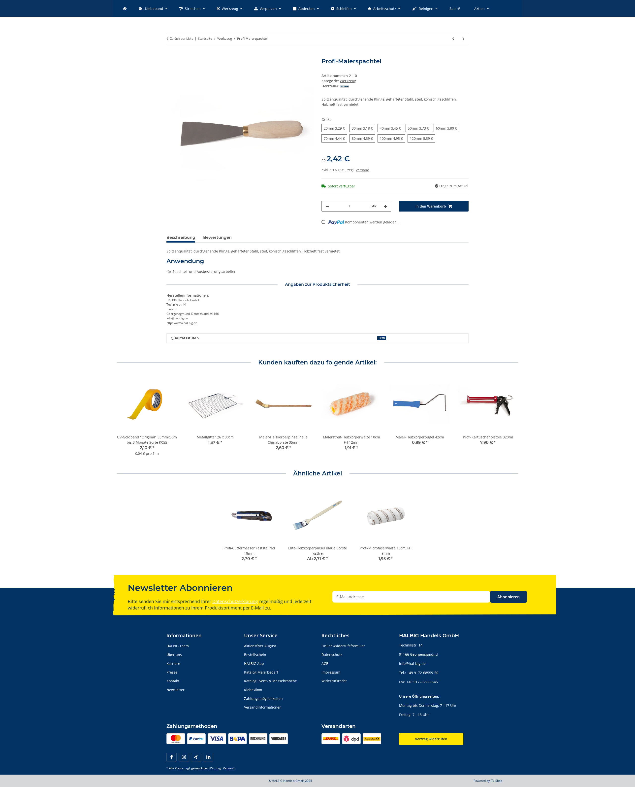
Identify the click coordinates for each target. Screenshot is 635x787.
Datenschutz (331, 654)
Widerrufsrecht (334, 681)
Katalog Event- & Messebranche (270, 681)
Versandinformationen (263, 707)
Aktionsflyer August (260, 646)
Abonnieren (508, 597)
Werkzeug (348, 80)
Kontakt (172, 681)
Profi (382, 338)
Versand (362, 170)
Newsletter (175, 689)
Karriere (173, 663)
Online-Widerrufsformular (343, 646)
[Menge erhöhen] (385, 206)
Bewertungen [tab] (217, 237)
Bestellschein (255, 654)
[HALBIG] (125, 8)
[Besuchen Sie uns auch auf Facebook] (171, 757)
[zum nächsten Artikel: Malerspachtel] (463, 38)
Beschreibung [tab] (180, 237)
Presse (171, 672)
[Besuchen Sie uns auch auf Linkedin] (208, 757)
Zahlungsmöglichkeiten (263, 698)
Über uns (174, 654)
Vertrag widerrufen (431, 739)
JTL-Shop (496, 781)
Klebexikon (253, 689)
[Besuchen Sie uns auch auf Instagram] (184, 757)
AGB (324, 663)
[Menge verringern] (327, 206)
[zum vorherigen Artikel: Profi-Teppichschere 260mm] (453, 38)
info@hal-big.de (412, 663)
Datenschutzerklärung (235, 601)
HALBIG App (254, 663)
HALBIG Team (177, 646)
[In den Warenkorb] (170, 55)
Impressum (330, 672)
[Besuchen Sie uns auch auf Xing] (196, 757)
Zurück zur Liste (181, 38)
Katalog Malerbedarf (261, 672)
